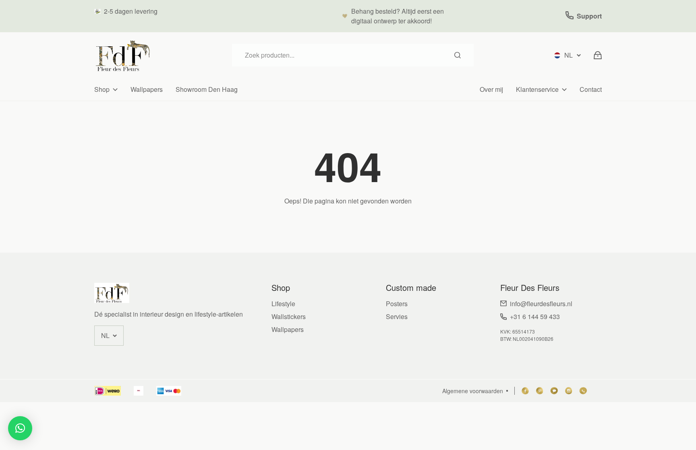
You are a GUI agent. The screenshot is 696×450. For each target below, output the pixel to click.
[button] (20, 428)
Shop (102, 89)
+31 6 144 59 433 (535, 316)
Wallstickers (288, 316)
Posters (397, 303)
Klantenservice (537, 89)
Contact (591, 89)
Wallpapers (146, 89)
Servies (397, 316)
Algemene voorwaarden (472, 391)
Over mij (491, 89)
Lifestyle (283, 303)
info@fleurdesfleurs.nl (541, 303)
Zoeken (457, 55)
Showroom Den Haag (207, 89)
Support (589, 16)
